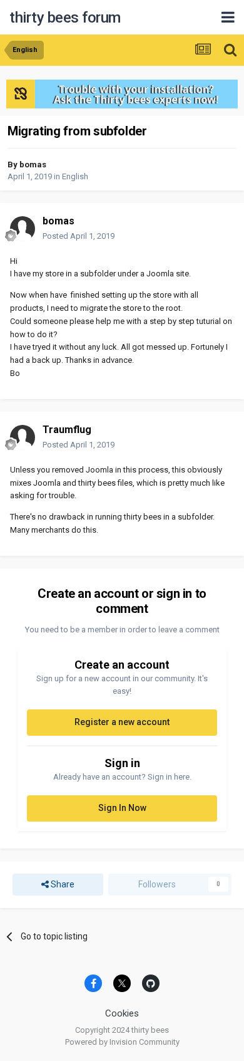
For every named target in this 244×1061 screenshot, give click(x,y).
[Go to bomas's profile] (22, 228)
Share (61, 884)
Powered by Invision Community (122, 1042)
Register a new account (122, 722)
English (75, 176)
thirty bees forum (65, 17)
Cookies (122, 1013)
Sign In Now (122, 808)
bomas (32, 164)
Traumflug (67, 430)
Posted (78, 236)
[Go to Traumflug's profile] (22, 437)
